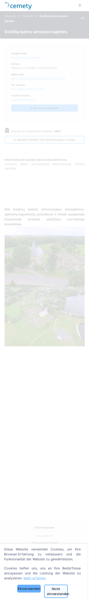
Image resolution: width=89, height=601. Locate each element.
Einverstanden (29, 589)
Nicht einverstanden (57, 591)
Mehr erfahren (35, 578)
